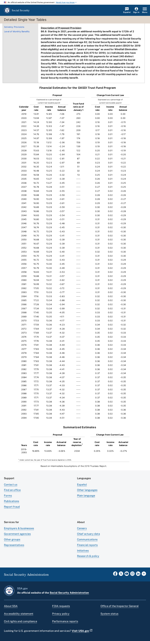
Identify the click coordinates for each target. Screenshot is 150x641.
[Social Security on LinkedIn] (138, 574)
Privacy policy (60, 613)
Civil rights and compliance (20, 621)
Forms (8, 495)
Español (82, 484)
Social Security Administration (69, 592)
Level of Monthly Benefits (17, 31)
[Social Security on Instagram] (132, 574)
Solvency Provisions (14, 27)
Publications (11, 501)
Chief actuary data (88, 533)
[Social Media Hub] (144, 574)
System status (109, 613)
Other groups (12, 539)
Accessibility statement (18, 613)
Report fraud (12, 506)
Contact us (10, 484)
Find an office (12, 489)
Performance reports (65, 621)
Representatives (14, 545)
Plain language (86, 495)
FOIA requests (61, 606)
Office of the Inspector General (119, 606)
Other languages (87, 489)
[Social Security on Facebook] (115, 574)
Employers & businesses (19, 528)
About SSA (11, 606)
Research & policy (88, 556)
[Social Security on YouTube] (127, 574)
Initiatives (83, 550)
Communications (87, 539)
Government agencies (17, 533)
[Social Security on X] (121, 574)
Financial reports (87, 545)
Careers (82, 528)
